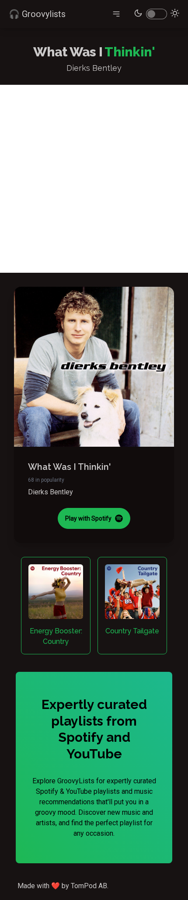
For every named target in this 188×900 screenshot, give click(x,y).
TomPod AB (89, 886)
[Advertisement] (94, 179)
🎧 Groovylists (37, 14)
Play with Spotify (88, 518)
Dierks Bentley (50, 492)
